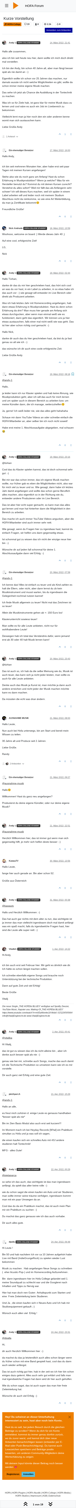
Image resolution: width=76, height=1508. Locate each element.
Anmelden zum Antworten (58, 30)
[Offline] (5, 42)
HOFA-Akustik (33, 1493)
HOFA (7, 1493)
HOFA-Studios (22, 1496)
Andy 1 (12, 43)
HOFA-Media (64, 1493)
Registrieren (13, 1474)
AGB (45, 1496)
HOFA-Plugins (19, 1493)
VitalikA (13, 949)
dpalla (12, 1242)
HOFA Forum (34, 6)
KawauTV (13, 861)
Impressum (36, 1496)
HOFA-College (14, 24)
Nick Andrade (16, 228)
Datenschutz (55, 1496)
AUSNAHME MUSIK (19, 718)
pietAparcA (14, 1094)
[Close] (70, 1417)
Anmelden (28, 1474)
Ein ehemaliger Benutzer (21, 150)
